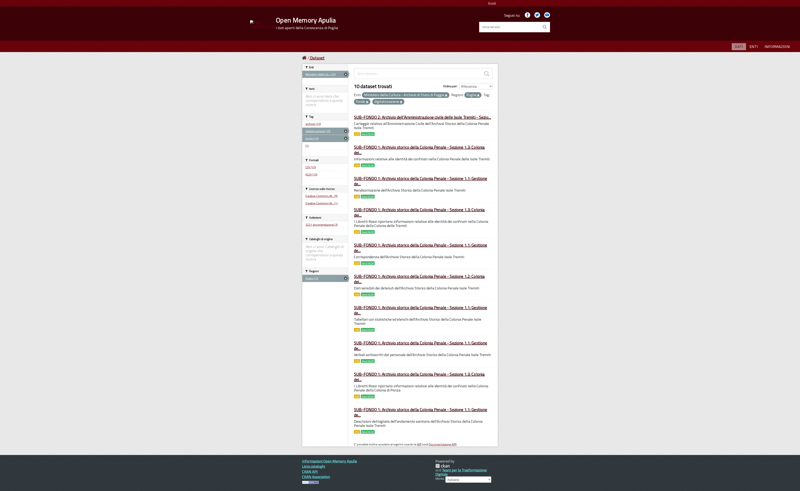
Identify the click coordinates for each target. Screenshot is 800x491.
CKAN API (310, 471)
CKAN (442, 466)
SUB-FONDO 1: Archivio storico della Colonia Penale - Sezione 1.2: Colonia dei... (419, 279)
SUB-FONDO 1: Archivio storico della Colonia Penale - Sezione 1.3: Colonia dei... (419, 150)
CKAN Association (316, 477)
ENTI (754, 46)
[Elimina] (446, 95)
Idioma (439, 478)
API (419, 444)
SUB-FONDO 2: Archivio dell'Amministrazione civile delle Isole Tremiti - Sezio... (422, 117)
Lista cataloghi (313, 466)
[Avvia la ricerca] (545, 27)
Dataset (317, 58)
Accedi (492, 3)
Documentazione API (442, 444)
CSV (357, 134)
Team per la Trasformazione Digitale (461, 472)
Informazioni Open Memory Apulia (329, 461)
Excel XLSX (368, 134)
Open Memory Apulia (307, 23)
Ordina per (450, 86)
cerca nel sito (491, 27)
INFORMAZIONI (777, 46)
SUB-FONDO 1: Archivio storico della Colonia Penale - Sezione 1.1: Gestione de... (420, 181)
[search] (486, 73)
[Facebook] (527, 15)
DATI (739, 46)
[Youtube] (547, 15)
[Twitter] (537, 15)
